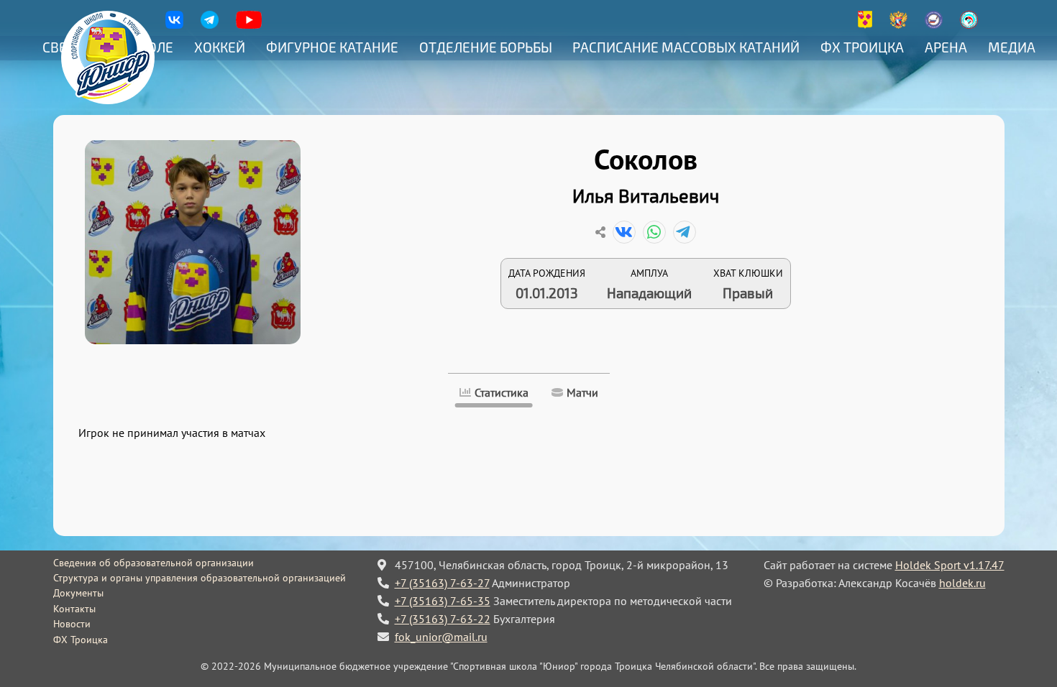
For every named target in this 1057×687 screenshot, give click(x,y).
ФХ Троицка (862, 47)
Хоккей (219, 47)
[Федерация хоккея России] (898, 24)
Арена (946, 47)
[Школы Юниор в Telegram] (210, 24)
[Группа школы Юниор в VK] (174, 24)
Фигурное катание (332, 47)
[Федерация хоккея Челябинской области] (969, 24)
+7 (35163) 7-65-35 (442, 601)
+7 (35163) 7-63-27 (442, 583)
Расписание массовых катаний (686, 47)
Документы (78, 593)
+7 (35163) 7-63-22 (442, 618)
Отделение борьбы (485, 47)
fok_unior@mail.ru (441, 636)
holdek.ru (962, 583)
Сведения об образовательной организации (153, 563)
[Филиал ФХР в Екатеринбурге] (934, 24)
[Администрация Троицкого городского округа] (865, 24)
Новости (72, 624)
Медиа (1011, 47)
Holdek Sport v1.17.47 (950, 565)
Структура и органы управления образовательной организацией (199, 578)
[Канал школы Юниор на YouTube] (249, 24)
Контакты (74, 609)
